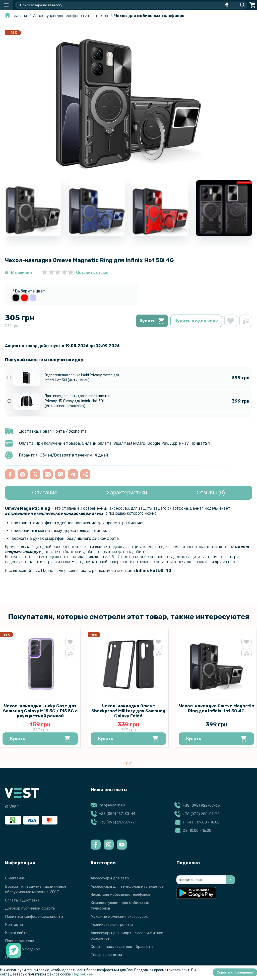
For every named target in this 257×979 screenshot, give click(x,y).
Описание (44, 492)
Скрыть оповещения (235, 972)
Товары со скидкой (22, 949)
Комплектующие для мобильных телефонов (120, 905)
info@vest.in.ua (112, 805)
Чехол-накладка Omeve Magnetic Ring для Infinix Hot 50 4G (216, 708)
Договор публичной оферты (30, 908)
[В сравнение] (245, 321)
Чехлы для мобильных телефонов (149, 15)
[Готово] (230, 879)
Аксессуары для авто (110, 878)
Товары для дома (106, 954)
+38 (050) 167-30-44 (117, 813)
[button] (126, 763)
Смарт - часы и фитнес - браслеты (122, 946)
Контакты (14, 924)
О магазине (15, 878)
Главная (20, 15)
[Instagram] (109, 845)
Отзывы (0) (211, 492)
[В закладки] (230, 321)
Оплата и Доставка (22, 900)
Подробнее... (84, 974)
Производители (19, 941)
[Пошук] (241, 5)
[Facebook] (96, 845)
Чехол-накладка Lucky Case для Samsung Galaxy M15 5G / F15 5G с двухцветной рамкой (40, 710)
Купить (148, 320)
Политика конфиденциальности (34, 916)
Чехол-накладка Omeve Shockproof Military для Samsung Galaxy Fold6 (128, 710)
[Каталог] (6, 5)
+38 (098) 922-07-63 (201, 805)
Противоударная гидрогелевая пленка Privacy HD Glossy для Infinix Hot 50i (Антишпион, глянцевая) (77, 401)
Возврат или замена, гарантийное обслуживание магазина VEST (35, 889)
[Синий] (33, 297)
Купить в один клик (196, 320)
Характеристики (126, 492)
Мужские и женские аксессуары (119, 916)
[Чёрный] (16, 297)
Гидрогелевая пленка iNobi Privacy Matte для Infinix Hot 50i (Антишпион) (82, 377)
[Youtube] (122, 845)
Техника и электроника (112, 924)
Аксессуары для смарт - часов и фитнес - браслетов (128, 936)
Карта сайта (16, 933)
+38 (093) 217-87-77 (117, 822)
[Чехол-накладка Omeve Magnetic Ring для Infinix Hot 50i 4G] (128, 172)
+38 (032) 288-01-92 (201, 814)
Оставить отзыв (92, 272)
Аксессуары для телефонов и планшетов (70, 15)
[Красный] (24, 297)
